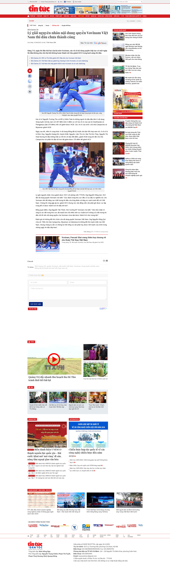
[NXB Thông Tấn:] (68, 527)
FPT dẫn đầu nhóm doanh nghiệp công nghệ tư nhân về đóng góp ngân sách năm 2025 (40, 512)
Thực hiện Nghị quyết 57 (133, 16)
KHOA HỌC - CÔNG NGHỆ (105, 16)
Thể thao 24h (55, 25)
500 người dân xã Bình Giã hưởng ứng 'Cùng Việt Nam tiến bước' (128, 511)
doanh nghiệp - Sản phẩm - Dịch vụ (39, 490)
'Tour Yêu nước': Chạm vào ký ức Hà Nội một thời (96, 407)
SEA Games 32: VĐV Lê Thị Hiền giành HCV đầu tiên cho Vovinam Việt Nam (56, 58)
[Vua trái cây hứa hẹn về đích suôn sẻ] (95, 370)
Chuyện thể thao (66, 25)
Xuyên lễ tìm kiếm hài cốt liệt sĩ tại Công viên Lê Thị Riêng (38, 407)
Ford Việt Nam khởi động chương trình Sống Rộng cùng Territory (98, 511)
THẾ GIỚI (39, 16)
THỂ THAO (81, 16)
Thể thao (32, 25)
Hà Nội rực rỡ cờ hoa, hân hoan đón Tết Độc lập (58, 406)
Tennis (47, 25)
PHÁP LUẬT (59, 16)
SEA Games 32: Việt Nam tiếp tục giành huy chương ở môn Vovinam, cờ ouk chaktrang (59, 61)
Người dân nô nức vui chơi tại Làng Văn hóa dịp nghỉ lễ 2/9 (76, 407)
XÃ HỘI (52, 16)
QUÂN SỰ (93, 16)
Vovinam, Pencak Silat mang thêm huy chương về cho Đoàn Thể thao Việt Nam (84, 238)
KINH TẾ (46, 16)
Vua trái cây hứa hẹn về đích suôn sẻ (95, 379)
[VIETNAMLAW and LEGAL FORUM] (48, 526)
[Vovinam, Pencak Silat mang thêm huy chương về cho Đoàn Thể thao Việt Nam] (48, 244)
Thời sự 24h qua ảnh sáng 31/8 (93, 362)
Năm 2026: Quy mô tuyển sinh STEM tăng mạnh (85, 465)
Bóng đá (40, 25)
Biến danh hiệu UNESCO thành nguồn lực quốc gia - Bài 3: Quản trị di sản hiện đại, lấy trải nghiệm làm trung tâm (47, 466)
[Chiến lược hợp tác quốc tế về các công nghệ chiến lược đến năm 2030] (88, 435)
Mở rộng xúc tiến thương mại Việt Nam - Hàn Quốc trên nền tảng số (68, 511)
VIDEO (144, 16)
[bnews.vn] (80, 527)
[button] (105, 397)
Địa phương (130, 536)
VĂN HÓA (66, 16)
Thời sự (32, 16)
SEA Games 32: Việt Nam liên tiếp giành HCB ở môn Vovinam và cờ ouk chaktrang (58, 63)
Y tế (122, 16)
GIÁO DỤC (73, 16)
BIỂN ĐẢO (116, 16)
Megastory (30, 449)
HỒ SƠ (87, 16)
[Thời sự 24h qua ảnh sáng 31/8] (95, 352)
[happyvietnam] (57, 525)
